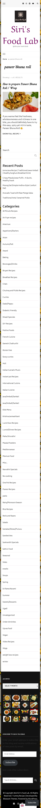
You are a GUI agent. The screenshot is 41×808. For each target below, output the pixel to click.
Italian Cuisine (9, 390)
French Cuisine (9, 337)
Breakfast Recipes (10, 277)
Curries (6, 297)
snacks (5, 569)
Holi (4, 363)
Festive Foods (8, 330)
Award (5, 251)
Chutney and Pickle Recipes (14, 290)
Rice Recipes (8, 509)
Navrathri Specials (10, 469)
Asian (5, 238)
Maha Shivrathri (9, 436)
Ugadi (5, 608)
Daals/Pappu (8, 304)
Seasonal (6, 556)
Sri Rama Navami (9, 589)
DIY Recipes (7, 324)
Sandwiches (7, 536)
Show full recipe (11, 134)
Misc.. (5, 463)
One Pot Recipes (9, 483)
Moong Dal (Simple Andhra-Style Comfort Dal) (19, 187)
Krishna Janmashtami (11, 416)
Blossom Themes (10, 799)
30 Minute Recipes (10, 211)
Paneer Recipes (9, 489)
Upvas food (7, 628)
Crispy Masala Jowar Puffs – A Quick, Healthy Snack (17, 179)
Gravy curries (8, 357)
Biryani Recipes (9, 271)
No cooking (7, 476)
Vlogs (5, 648)
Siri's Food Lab (20, 33)
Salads (5, 522)
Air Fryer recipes (9, 218)
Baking (5, 257)
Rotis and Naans (9, 516)
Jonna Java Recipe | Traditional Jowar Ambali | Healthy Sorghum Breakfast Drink (20, 172)
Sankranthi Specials (11, 542)
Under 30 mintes (9, 622)
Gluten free (7, 350)
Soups (5, 575)
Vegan (5, 635)
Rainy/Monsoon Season (12, 502)
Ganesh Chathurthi (10, 343)
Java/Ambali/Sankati (11, 397)
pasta (5, 496)
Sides (5, 562)
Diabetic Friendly (10, 310)
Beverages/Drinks (10, 264)
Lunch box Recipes (10, 423)
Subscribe (10, 762)
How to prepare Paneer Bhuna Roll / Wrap (20, 86)
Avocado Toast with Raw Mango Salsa (18, 193)
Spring (5, 582)
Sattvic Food (8, 549)
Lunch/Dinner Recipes (12, 430)
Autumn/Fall (8, 244)
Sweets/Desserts (9, 602)
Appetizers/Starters (11, 231)
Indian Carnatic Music (11, 370)
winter (5, 662)
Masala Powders (9, 443)
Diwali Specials (9, 317)
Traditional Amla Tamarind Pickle (16, 198)
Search (6, 150)
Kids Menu (7, 410)
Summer (6, 595)
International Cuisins (11, 383)
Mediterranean (9, 449)
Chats (5, 284)
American (6, 224)
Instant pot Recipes (10, 377)
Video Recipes (8, 642)
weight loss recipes (10, 655)
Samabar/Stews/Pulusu (12, 529)
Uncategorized (9, 615)
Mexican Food (8, 456)
